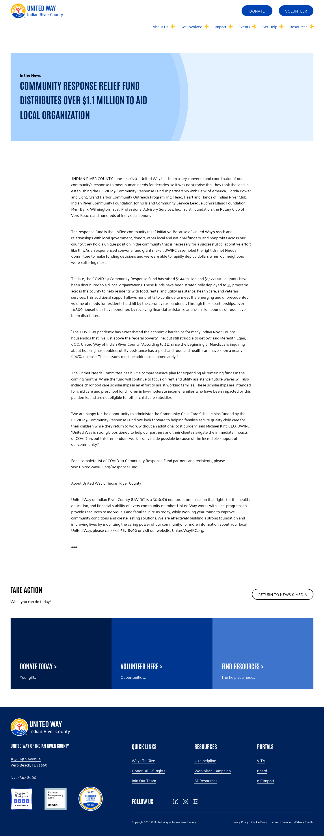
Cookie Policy (259, 821)
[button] (22, 798)
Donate (257, 10)
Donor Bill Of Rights (148, 771)
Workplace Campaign (212, 771)
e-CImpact (265, 781)
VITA (261, 760)
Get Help (269, 26)
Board (262, 771)
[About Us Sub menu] (172, 26)
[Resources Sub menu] (311, 26)
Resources (298, 26)
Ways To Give (143, 760)
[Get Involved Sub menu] (206, 26)
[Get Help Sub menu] (281, 26)
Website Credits (303, 821)
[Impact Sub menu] (230, 26)
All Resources (205, 781)
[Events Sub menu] (254, 26)
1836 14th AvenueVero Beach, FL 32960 (29, 762)
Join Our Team (144, 781)
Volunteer (296, 10)
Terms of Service (280, 821)
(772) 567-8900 (23, 777)
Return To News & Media (282, 594)
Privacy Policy (240, 821)
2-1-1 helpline (205, 760)
